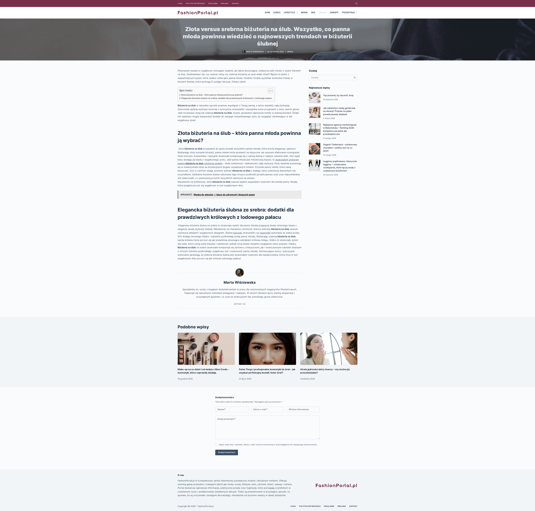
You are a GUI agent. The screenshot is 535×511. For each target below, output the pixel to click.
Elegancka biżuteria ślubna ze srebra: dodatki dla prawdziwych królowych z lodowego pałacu (226, 98)
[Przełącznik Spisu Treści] (269, 90)
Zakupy (334, 12)
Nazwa (221, 409)
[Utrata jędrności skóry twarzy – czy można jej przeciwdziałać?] (328, 349)
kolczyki (237, 232)
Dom (267, 12)
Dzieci (276, 12)
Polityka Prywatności (195, 3)
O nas (180, 3)
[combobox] (330, 77)
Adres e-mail (260, 409)
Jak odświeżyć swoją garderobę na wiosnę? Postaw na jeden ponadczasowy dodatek (339, 111)
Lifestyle (289, 12)
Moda (304, 12)
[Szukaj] (356, 3)
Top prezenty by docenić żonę (338, 95)
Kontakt (235, 3)
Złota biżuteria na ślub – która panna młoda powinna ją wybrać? (212, 95)
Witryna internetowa (299, 409)
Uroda (322, 12)
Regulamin (212, 3)
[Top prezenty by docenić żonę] (314, 97)
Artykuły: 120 (239, 304)
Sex (313, 12)
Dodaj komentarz (226, 419)
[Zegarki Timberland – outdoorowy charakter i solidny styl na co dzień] (314, 148)
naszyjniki (265, 232)
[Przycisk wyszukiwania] (354, 77)
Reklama (224, 3)
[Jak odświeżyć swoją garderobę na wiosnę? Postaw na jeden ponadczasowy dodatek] (314, 112)
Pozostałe (348, 12)
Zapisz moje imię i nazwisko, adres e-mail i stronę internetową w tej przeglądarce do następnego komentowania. (268, 444)
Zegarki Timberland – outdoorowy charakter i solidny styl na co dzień (340, 147)
